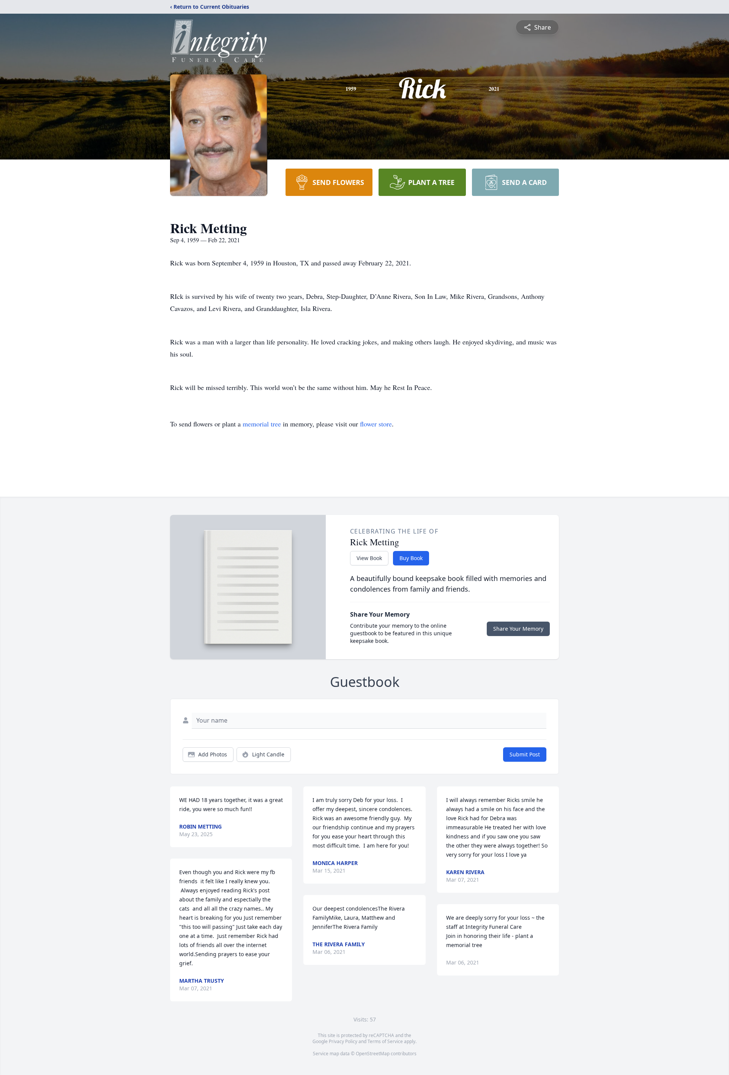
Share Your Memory (518, 628)
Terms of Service (385, 1041)
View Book (369, 558)
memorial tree (262, 423)
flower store (376, 423)
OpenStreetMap (373, 1053)
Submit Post (525, 754)
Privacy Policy (343, 1041)
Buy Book (411, 558)
